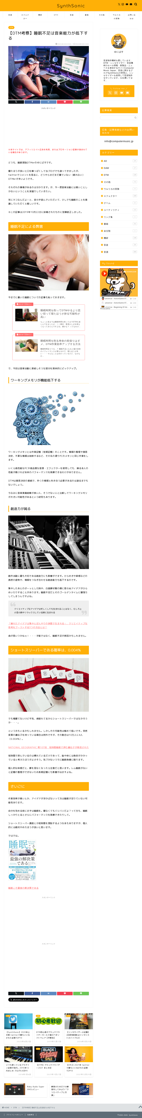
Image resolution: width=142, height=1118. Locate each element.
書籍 (87, 15)
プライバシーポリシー (14, 1115)
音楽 (72, 15)
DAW (120, 168)
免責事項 (30, 1115)
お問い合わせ (132, 16)
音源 (10, 15)
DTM (56, 15)
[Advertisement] (29, 128)
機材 (40, 15)
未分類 (119, 231)
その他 (102, 15)
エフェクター (25, 16)
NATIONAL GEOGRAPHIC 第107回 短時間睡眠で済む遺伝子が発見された (48, 747)
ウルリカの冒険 (117, 16)
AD (120, 161)
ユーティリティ (120, 210)
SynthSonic (71, 5)
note (122, 78)
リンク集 (119, 217)
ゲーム (119, 203)
